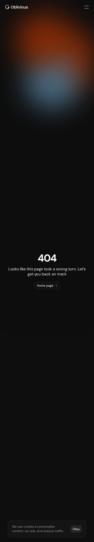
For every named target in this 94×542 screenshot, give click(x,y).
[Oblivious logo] (17, 7)
